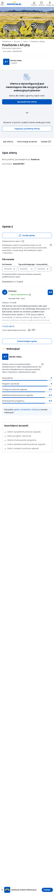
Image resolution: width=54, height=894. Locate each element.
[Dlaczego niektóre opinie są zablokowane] (23, 241)
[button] (27, 101)
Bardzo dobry (16, 60)
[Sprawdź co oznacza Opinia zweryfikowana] (30, 295)
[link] (14, 3)
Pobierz (47, 890)
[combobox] (8, 268)
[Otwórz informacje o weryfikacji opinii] (51, 245)
